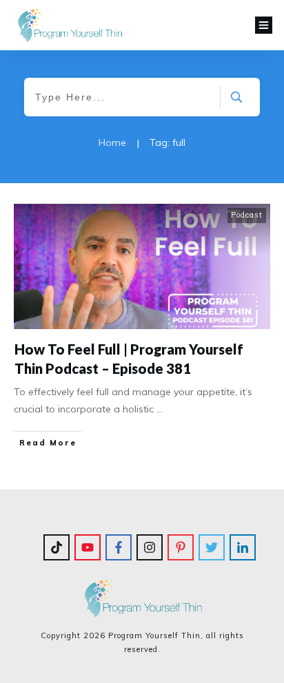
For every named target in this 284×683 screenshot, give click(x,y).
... (159, 409)
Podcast (247, 215)
